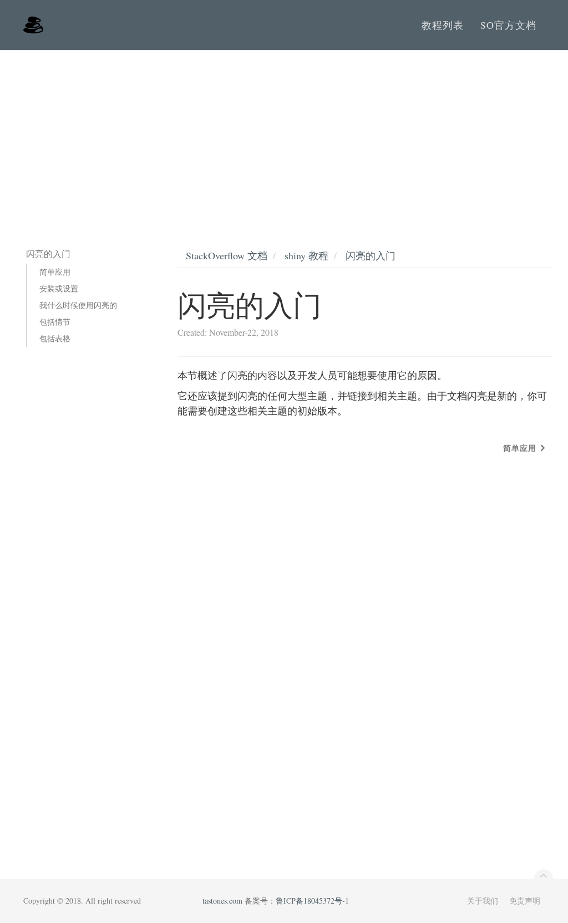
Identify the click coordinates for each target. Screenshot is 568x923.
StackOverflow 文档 (226, 255)
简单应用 (54, 271)
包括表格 (54, 338)
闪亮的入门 (370, 255)
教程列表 (443, 25)
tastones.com (222, 900)
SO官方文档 (508, 25)
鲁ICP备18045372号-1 (312, 900)
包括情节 (54, 321)
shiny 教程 (306, 255)
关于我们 (482, 900)
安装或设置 (58, 288)
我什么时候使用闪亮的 (78, 305)
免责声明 (524, 900)
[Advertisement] (284, 133)
